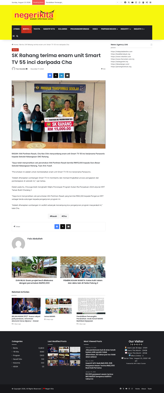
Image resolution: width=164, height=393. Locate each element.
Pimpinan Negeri (108, 29)
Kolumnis (62, 29)
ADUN (15, 367)
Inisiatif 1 (125, 29)
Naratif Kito (49, 29)
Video (95, 29)
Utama (16, 29)
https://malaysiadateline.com (121, 51)
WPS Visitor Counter (140, 363)
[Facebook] (50, 75)
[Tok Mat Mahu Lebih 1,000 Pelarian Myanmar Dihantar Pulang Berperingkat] (53, 363)
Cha (65, 216)
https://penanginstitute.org (121, 67)
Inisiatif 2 (138, 29)
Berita (26, 29)
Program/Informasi (79, 29)
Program (16, 355)
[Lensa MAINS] (58, 306)
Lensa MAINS (49, 316)
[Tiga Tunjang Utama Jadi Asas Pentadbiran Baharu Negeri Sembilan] (64, 363)
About (143, 389)
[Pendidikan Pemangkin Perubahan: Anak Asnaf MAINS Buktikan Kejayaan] (91, 306)
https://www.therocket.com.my (122, 59)
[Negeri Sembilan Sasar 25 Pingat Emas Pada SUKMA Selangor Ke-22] (75, 363)
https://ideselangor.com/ (120, 64)
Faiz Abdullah (21, 69)
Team (150, 389)
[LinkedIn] (61, 75)
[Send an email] (26, 69)
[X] (55, 75)
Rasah (54, 216)
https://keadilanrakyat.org (120, 54)
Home (15, 44)
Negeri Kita (49, 389)
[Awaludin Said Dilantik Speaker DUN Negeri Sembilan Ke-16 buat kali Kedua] (64, 356)
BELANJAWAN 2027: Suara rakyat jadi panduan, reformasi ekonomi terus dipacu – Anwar (26, 318)
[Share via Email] (67, 75)
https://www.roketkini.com (121, 56)
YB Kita (36, 29)
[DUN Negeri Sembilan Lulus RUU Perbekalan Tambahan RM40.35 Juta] (53, 356)
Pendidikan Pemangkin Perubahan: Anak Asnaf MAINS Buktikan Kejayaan (73, 2)
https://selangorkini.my (119, 61)
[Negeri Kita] (34, 15)
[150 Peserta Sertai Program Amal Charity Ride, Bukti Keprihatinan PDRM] (75, 356)
